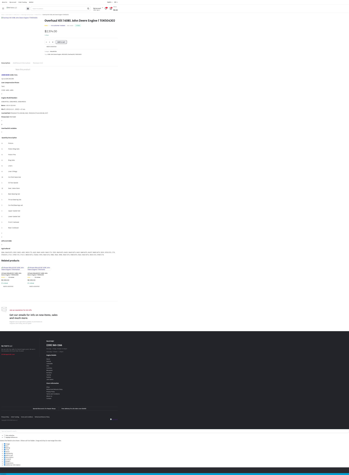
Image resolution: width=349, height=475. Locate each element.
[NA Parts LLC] (15, 8)
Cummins (49, 368)
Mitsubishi (49, 370)
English (109, 2)
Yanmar (48, 375)
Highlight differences (11, 437)
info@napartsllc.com (8, 354)
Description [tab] (5, 63)
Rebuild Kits (38, 14)
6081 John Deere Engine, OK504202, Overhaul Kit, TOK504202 (64, 54)
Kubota (48, 361)
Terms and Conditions (53, 394)
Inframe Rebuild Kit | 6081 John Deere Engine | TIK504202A (11, 274)
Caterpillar (49, 363)
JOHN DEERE (5, 75)
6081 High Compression (27, 14)
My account (13, 2)
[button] (51, 47)
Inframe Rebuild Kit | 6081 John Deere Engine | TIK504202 (38, 274)
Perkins (48, 377)
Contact (48, 398)
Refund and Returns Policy (54, 389)
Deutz (48, 359)
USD (115, 2)
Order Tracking (22, 2)
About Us (4, 2)
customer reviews (58, 26)
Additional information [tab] (21, 63)
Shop (48, 387)
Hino (47, 366)
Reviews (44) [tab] (38, 63)
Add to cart (61, 42)
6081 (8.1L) (16, 14)
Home (2, 14)
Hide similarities (9, 435)
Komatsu (49, 372)
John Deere (9, 14)
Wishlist (31, 2)
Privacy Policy (50, 391)
